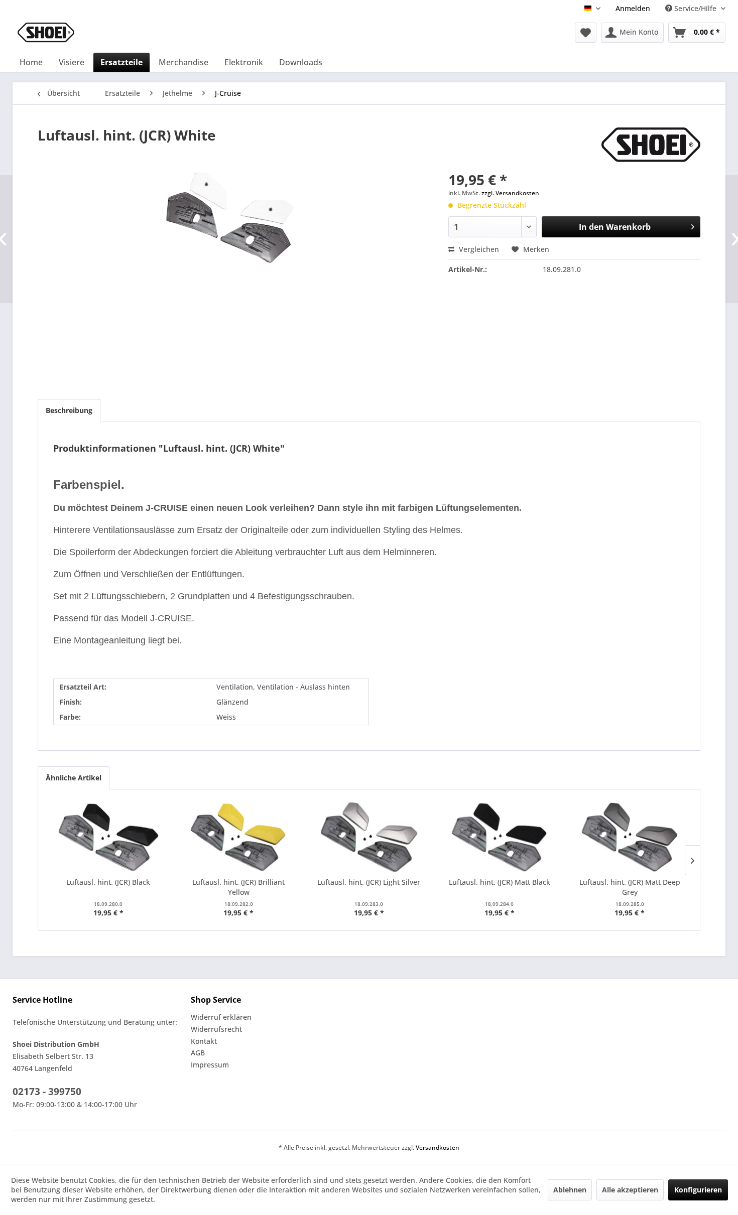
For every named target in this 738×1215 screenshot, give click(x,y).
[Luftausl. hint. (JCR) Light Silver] (369, 837)
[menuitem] (633, 8)
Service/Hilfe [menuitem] (695, 8)
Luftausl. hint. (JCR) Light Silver (368, 882)
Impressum (210, 1064)
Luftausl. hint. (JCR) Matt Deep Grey (629, 887)
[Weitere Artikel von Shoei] (650, 145)
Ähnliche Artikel (73, 777)
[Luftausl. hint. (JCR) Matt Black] (499, 837)
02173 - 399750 (47, 1091)
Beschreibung (69, 410)
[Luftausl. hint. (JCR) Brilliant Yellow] (239, 837)
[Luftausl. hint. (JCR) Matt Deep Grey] (629, 837)
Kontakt (204, 1041)
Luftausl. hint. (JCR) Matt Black (499, 882)
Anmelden (633, 8)
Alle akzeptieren (630, 1189)
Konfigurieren (698, 1189)
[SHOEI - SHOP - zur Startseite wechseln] (46, 33)
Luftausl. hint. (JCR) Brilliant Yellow (238, 887)
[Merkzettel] (585, 33)
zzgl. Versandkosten (510, 193)
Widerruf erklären (221, 1017)
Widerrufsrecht (216, 1029)
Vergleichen (478, 249)
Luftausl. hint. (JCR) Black (108, 882)
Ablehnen (569, 1189)
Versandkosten (437, 1147)
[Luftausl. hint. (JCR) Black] (108, 837)
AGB (198, 1052)
